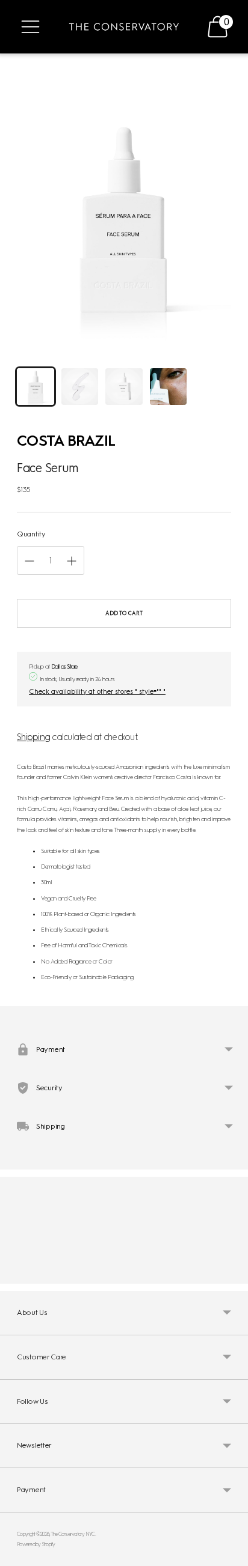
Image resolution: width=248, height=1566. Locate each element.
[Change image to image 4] (168, 386)
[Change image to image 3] (124, 386)
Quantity (31, 534)
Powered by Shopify (36, 1544)
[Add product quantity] (29, 561)
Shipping (33, 737)
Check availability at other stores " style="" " (97, 691)
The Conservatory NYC (73, 1534)
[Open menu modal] (30, 26)
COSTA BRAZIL (66, 440)
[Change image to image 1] (35, 386)
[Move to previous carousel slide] (16, 1274)
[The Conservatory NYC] (124, 26)
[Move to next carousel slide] (231, 1274)
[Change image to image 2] (80, 386)
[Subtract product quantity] (72, 561)
